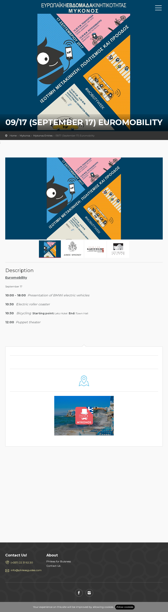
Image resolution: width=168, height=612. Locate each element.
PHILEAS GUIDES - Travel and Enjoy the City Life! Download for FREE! (25, 7)
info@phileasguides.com (25, 570)
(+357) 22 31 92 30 (22, 562)
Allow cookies (124, 607)
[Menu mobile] (158, 8)
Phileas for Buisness (58, 561)
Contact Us (53, 565)
